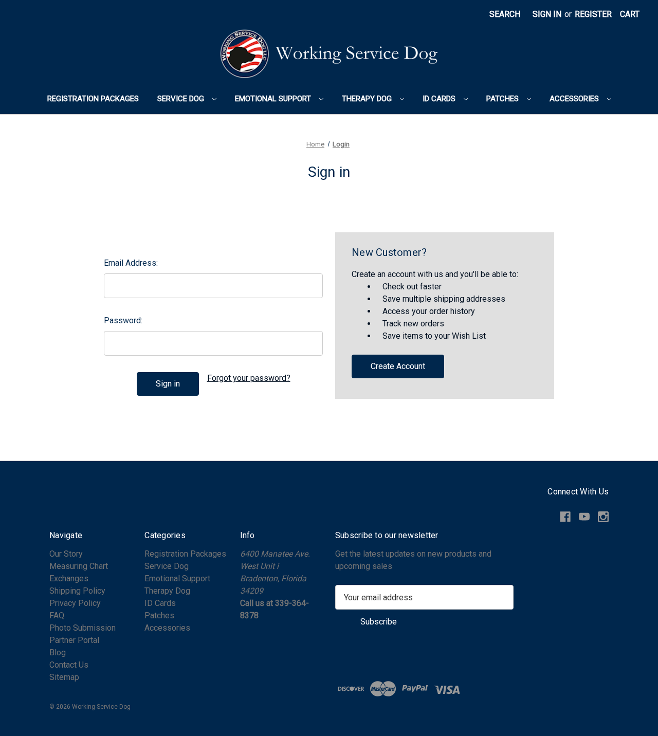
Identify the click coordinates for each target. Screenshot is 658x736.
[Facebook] (565, 516)
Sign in (547, 14)
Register (593, 14)
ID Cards (440, 98)
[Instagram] (603, 516)
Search (504, 14)
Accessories (575, 98)
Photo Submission (82, 628)
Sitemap (64, 677)
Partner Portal (74, 640)
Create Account (398, 366)
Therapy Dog (368, 98)
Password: (123, 320)
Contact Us (68, 665)
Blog (57, 652)
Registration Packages (93, 98)
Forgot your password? (248, 378)
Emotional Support (274, 98)
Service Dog (181, 98)
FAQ (56, 615)
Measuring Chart (78, 566)
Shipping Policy (77, 591)
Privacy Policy (75, 603)
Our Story (66, 554)
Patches (503, 98)
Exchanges (68, 578)
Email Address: (131, 263)
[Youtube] (584, 516)
